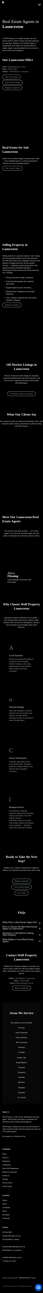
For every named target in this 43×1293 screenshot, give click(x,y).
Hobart (4, 1200)
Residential (6, 1161)
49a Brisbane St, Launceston (18, 71)
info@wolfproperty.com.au (16, 67)
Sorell (4, 1204)
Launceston (6, 1207)
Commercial (6, 1165)
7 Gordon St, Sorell (9, 1261)
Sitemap (5, 1179)
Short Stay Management (10, 1168)
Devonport (6, 1215)
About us (5, 1158)
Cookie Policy (7, 1186)
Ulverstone (6, 1218)
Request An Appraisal (9, 1172)
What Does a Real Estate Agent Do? (19, 922)
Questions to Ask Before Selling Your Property (18, 934)
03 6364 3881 (7, 1232)
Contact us (5, 1176)
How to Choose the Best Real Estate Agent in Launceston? (19, 928)
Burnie (4, 1211)
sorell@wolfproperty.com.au (12, 1257)
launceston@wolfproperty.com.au (13, 1247)
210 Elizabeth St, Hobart (10, 1239)
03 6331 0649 (12, 69)
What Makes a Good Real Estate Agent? (18, 940)
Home (4, 1154)
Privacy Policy (7, 1183)
